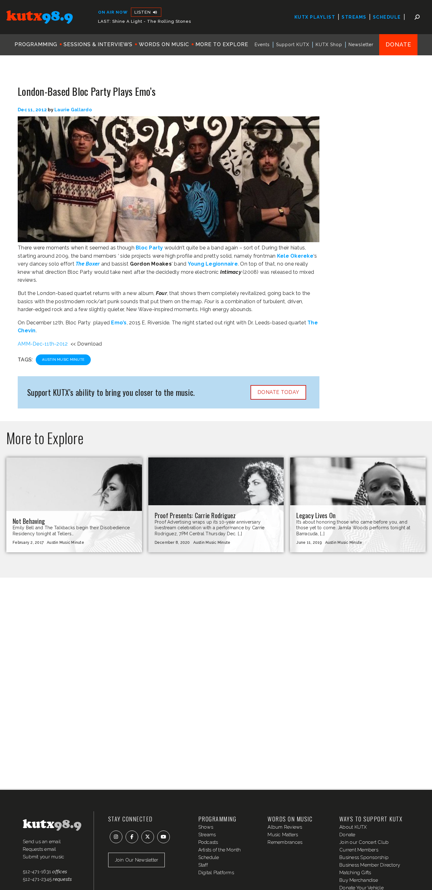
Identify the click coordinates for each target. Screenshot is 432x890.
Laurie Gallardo (73, 109)
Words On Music (164, 44)
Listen (143, 12)
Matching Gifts (355, 872)
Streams (354, 17)
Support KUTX (292, 44)
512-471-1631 (37, 872)
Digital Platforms (216, 872)
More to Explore (221, 44)
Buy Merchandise (358, 880)
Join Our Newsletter (136, 860)
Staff (203, 865)
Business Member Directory (369, 865)
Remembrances (285, 842)
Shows (205, 827)
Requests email (39, 849)
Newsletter (361, 44)
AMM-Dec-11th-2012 (43, 344)
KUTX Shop (329, 44)
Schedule (387, 17)
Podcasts (208, 842)
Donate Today (278, 392)
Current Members (358, 850)
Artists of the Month (219, 850)
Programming (36, 44)
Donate (398, 44)
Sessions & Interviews (98, 44)
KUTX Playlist (315, 17)
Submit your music (43, 857)
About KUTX (353, 827)
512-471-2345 (37, 879)
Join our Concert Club (364, 842)
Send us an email (42, 841)
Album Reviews (285, 827)
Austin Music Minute (63, 360)
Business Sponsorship (364, 857)
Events (262, 44)
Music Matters (283, 835)
